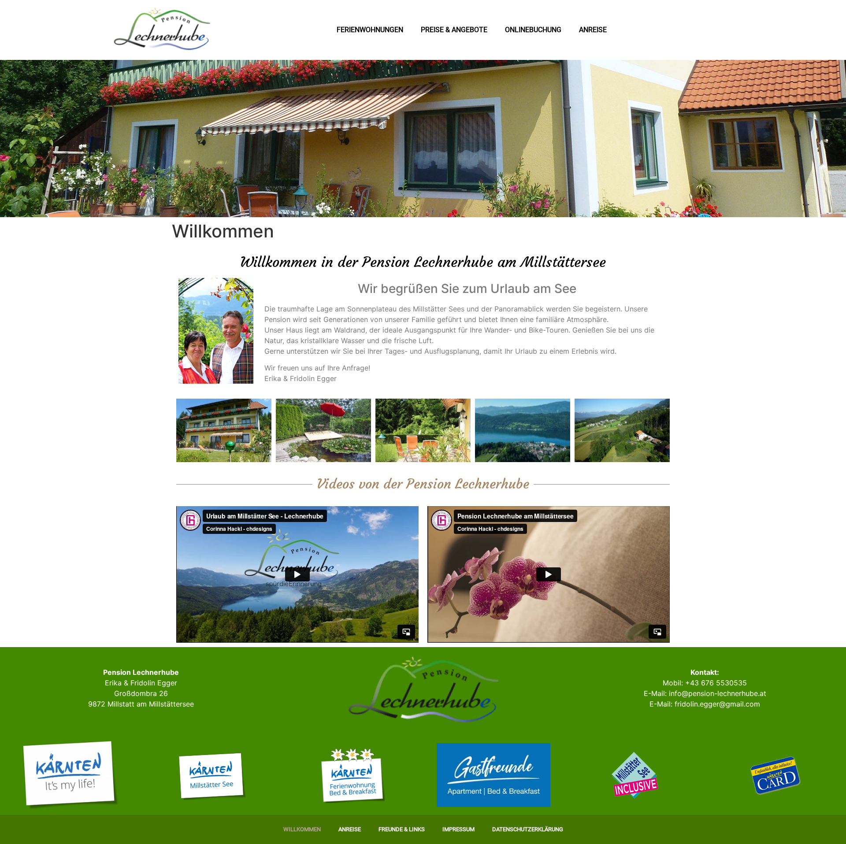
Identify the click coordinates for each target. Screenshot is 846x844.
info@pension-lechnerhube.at (717, 693)
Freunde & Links (401, 829)
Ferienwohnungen (370, 30)
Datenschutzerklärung (527, 829)
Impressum (458, 829)
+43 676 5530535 (716, 682)
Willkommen (302, 829)
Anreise (593, 30)
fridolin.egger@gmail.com (717, 704)
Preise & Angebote (454, 30)
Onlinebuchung (533, 30)
